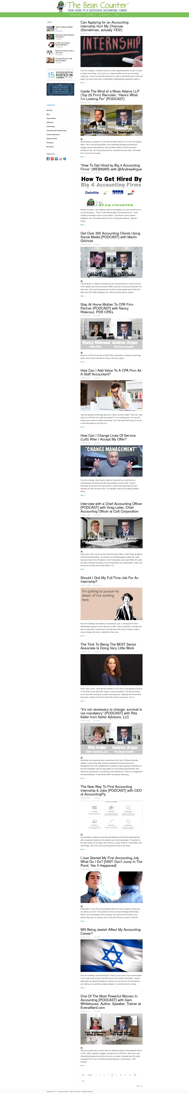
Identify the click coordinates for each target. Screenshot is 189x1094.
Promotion (50, 143)
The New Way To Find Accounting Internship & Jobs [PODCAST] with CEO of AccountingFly (111, 790)
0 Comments (96, 33)
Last (83, 1081)
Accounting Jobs (75, 15)
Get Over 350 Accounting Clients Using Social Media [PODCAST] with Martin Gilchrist (110, 237)
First (83, 1075)
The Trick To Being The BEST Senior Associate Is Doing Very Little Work (108, 646)
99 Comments (59, 31)
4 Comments (96, 102)
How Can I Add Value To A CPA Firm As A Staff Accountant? (111, 372)
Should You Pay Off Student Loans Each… (64, 36)
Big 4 (48, 114)
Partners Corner (52, 139)
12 (129, 1075)
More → (83, 83)
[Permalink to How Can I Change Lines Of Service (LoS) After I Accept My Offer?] (112, 461)
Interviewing (51, 126)
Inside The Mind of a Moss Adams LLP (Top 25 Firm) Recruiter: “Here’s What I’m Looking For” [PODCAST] (110, 95)
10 (120, 1075)
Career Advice (104, 15)
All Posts (50, 110)
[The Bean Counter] (94, 12)
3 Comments (96, 443)
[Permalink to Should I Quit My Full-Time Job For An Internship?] (112, 604)
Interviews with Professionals (56, 130)
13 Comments (59, 54)
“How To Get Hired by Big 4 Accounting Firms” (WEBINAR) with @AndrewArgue (111, 167)
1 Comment (96, 652)
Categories (51, 105)
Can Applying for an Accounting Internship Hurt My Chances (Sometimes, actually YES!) (104, 26)
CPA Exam (50, 122)
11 (125, 1075)
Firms (117, 15)
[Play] (82, 140)
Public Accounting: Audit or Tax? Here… (64, 52)
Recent (49, 22)
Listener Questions (53, 134)
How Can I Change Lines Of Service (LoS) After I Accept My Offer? (108, 437)
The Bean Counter (85, 33)
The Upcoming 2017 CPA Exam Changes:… (63, 60)
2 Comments (96, 937)
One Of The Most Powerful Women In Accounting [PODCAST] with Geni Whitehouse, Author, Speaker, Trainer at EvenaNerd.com (111, 1001)
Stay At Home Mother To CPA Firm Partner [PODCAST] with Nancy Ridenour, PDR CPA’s (107, 308)
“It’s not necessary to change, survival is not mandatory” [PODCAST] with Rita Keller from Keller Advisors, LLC (111, 713)
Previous (90, 1075)
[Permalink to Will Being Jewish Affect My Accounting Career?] (112, 955)
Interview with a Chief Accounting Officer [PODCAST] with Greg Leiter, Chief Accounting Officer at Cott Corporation (111, 507)
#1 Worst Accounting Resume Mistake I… (62, 44)
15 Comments (59, 47)
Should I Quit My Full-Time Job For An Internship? (109, 579)
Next (135, 1075)
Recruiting (90, 15)
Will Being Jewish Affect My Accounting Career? (111, 931)
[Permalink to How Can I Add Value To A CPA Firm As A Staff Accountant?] (112, 395)
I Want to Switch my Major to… (64, 28)
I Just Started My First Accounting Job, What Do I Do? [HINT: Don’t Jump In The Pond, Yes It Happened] (111, 861)
